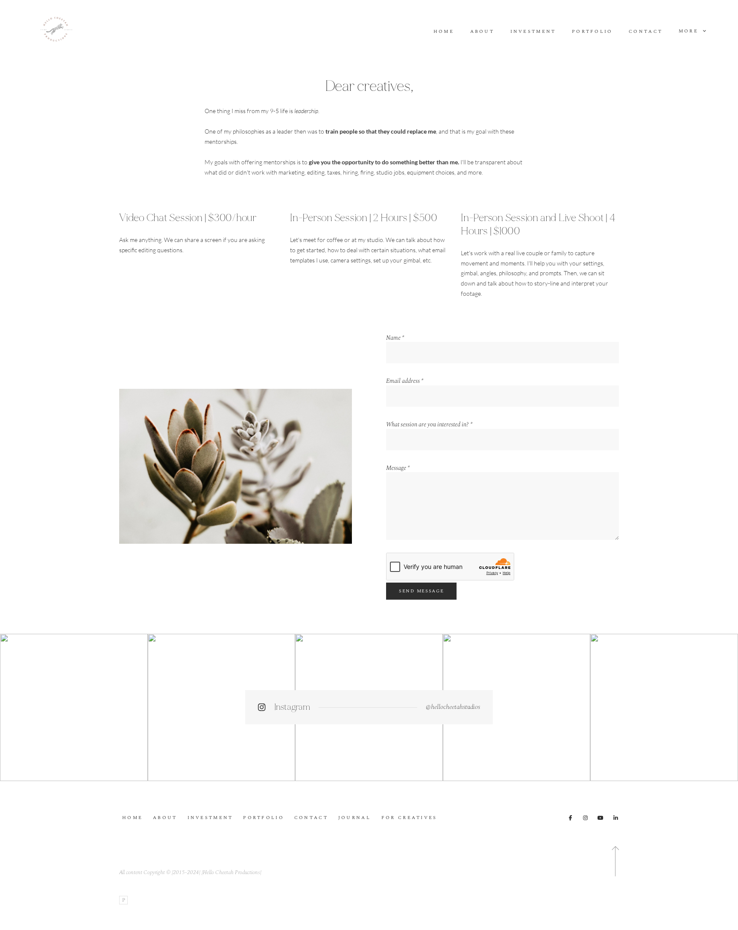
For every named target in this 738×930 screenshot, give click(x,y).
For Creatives (409, 818)
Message (398, 468)
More (690, 31)
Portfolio (592, 31)
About (482, 31)
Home (443, 31)
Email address (404, 381)
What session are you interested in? (429, 424)
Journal (354, 818)
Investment (533, 31)
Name (395, 338)
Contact (645, 31)
